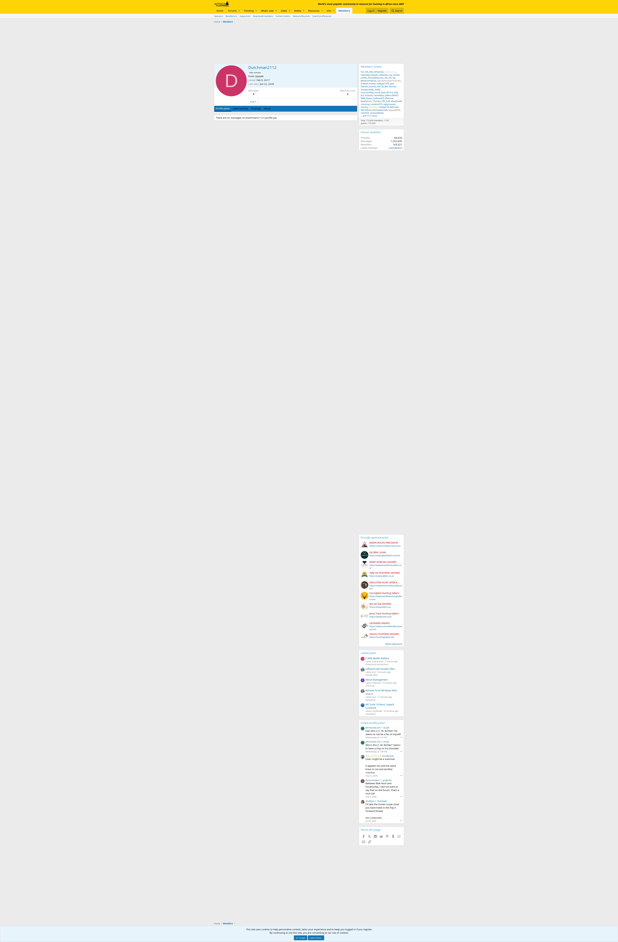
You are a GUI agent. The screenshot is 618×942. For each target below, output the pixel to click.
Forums (232, 10)
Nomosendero (372, 780)
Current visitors (283, 16)
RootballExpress (376, 77)
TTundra (377, 101)
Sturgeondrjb (367, 89)
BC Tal (392, 77)
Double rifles (371, 674)
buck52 (372, 86)
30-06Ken (369, 801)
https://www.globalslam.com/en (384, 555)
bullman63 (378, 98)
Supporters (245, 16)
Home (219, 10)
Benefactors (231, 16)
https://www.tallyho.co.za (381, 575)
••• (401, 737)
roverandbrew (377, 112)
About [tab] (267, 108)
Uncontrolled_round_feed (373, 92)
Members (344, 10)
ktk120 (380, 86)
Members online (371, 66)
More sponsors (393, 643)
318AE (377, 89)
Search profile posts (321, 16)
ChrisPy (364, 107)
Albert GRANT (391, 95)
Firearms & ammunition (376, 664)
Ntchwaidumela (380, 110)
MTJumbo (379, 71)
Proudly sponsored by (374, 537)
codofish (365, 112)
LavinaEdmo (395, 147)
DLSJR (386, 727)
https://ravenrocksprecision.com (385, 545)
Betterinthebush (368, 80)
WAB (363, 98)
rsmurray (365, 104)
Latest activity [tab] (240, 108)
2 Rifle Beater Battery (377, 658)
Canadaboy (378, 95)
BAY (386, 86)
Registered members (263, 16)
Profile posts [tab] (223, 108)
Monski (392, 86)
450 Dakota (366, 110)
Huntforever (388, 755)
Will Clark (394, 107)
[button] (239, 11)
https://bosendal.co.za (380, 607)
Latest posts (368, 653)
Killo (371, 71)
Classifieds (370, 713)
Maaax (369, 98)
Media (297, 10)
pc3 (362, 95)
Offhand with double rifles (380, 668)
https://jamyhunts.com (380, 616)
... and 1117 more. (369, 115)
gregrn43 (387, 780)
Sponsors (218, 16)
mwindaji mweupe (369, 74)
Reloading (370, 699)
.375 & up (370, 685)
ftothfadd (382, 801)
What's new (267, 10)
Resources (313, 10)
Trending (249, 10)
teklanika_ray (385, 74)
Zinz (386, 77)
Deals (284, 10)
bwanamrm (366, 101)
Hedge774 (384, 107)
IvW (388, 101)
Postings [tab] (256, 108)
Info (329, 10)
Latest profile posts (373, 723)
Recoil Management (376, 679)
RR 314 (389, 92)
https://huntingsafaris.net (381, 637)
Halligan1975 (383, 83)
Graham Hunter (368, 83)
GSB (396, 92)
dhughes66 (396, 101)
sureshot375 (376, 104)
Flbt (383, 101)
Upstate (259, 76)
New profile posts (301, 16)
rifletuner (388, 98)
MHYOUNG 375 (372, 727)
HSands (368, 95)
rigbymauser (389, 104)
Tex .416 (364, 71)
